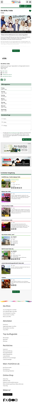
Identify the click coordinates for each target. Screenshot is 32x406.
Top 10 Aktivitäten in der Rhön (9, 313)
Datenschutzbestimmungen (14, 132)
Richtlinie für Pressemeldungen (9, 357)
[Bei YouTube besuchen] (13, 400)
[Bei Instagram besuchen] (16, 400)
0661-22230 (4, 71)
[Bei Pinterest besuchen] (9, 400)
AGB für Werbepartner (7, 354)
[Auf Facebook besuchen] (4, 400)
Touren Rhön (5, 329)
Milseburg (5, 341)
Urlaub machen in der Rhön (8, 314)
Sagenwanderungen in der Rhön (9, 326)
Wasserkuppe (6, 337)
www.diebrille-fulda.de (7, 76)
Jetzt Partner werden (7, 367)
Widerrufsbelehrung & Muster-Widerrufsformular (13, 384)
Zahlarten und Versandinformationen (10, 382)
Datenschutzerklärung (7, 351)
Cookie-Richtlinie (6, 356)
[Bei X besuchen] (6, 400)
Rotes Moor (5, 339)
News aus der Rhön (7, 316)
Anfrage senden (27, 139)
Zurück (22, 6)
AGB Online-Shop (6, 380)
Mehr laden (16, 291)
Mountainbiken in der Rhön (8, 328)
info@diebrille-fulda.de (7, 74)
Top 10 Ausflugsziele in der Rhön (9, 309)
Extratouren (5, 324)
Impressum (5, 349)
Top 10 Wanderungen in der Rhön (10, 311)
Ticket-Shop (5, 385)
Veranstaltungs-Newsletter (8, 370)
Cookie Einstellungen (7, 359)
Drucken (29, 6)
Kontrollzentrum (6, 369)
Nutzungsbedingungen (7, 352)
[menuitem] (27, 2)
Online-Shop (5, 379)
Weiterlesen (16, 50)
